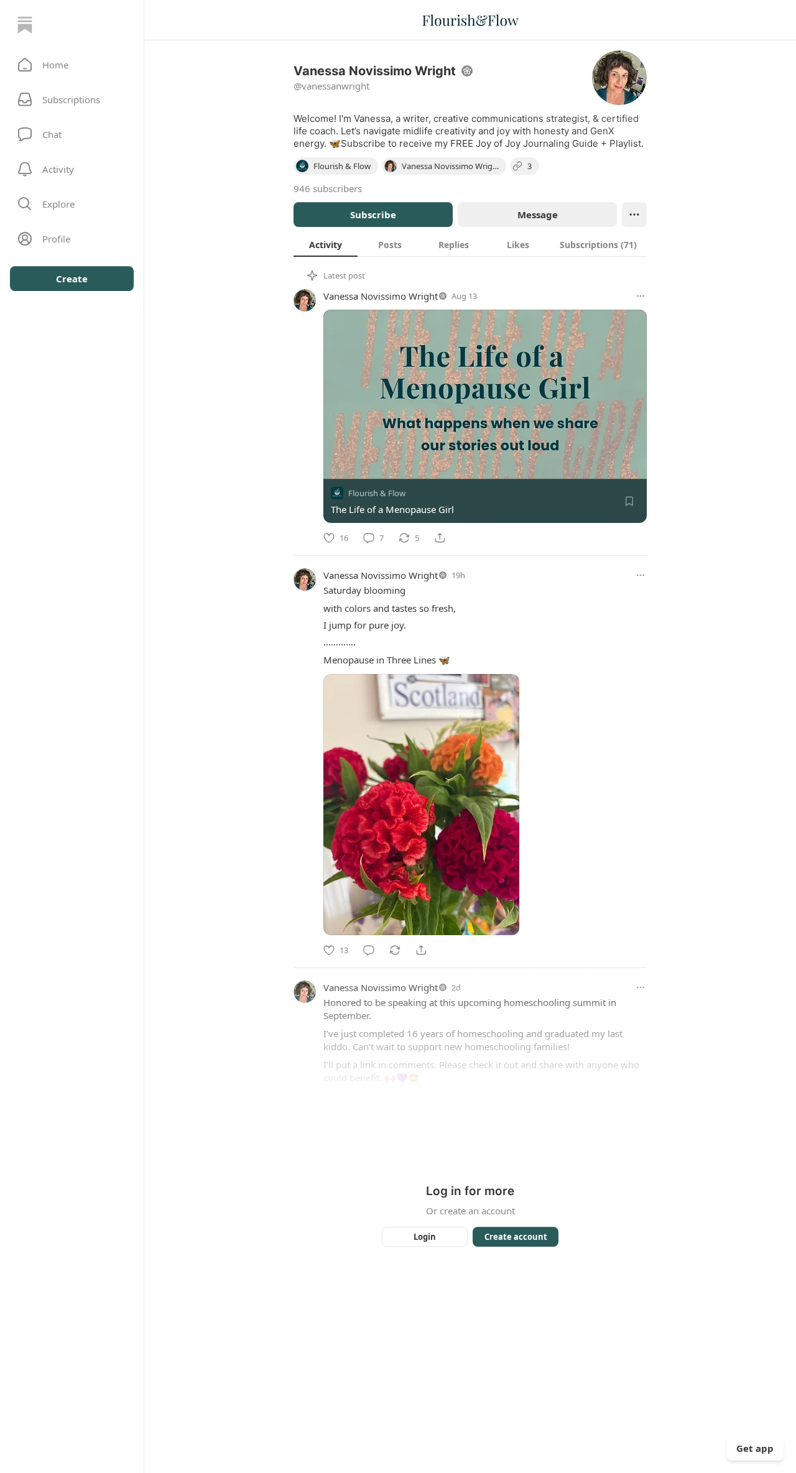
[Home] (25, 25)
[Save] (629, 501)
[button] (72, 65)
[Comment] (368, 950)
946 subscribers (328, 188)
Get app (755, 1448)
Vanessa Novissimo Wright (380, 296)
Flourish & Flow (376, 493)
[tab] (326, 244)
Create (72, 278)
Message (537, 214)
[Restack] (394, 950)
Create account (515, 1236)
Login (425, 1236)
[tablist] (470, 244)
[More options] (640, 296)
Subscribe (373, 214)
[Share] (439, 538)
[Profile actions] (634, 214)
